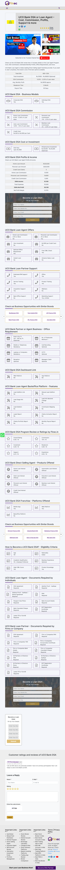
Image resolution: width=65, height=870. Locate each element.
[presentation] (4, 316)
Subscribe (45, 58)
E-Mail (34, 779)
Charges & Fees (25, 845)
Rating (9, 786)
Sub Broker (10, 834)
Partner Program (12, 840)
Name (9, 779)
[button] (58, 8)
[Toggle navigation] (31, 8)
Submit (32, 220)
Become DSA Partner (46, 868)
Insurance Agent (11, 845)
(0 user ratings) (51, 28)
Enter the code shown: (14, 804)
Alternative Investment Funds (10, 853)
